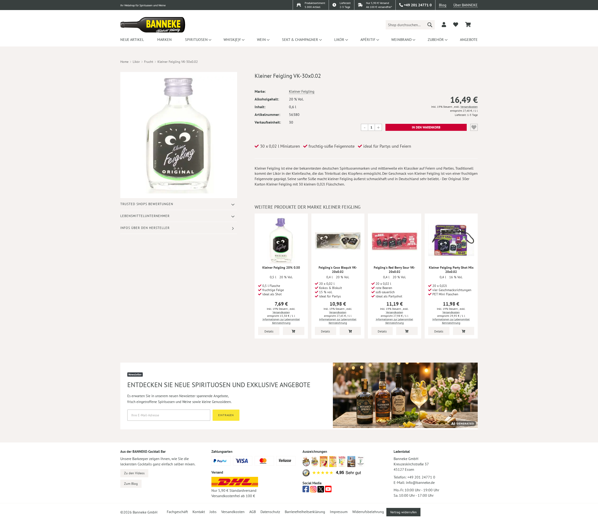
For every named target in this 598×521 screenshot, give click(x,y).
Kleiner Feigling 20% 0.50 (281, 267)
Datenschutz (270, 511)
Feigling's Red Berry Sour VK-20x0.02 (394, 269)
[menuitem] (132, 39)
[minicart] (468, 24)
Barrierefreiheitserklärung (305, 511)
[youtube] (328, 490)
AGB (252, 511)
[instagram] (313, 490)
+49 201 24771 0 (421, 477)
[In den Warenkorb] (293, 331)
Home (124, 62)
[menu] (299, 39)
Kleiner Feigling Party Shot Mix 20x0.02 (451, 269)
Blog (442, 5)
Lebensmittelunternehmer (145, 216)
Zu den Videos (134, 473)
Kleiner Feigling (301, 91)
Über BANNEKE (465, 5)
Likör (136, 62)
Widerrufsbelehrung (368, 511)
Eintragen (226, 415)
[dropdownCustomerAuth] (444, 24)
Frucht (148, 62)
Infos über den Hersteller (145, 228)
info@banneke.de (420, 482)
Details (268, 331)
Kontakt (198, 511)
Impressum (339, 511)
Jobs (213, 511)
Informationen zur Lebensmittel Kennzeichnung (281, 321)
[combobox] (410, 24)
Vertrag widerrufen (403, 512)
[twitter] (320, 490)
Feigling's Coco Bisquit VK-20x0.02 (338, 269)
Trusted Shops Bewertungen (146, 204)
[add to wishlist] (455, 24)
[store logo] (153, 24)
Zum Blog (131, 484)
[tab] (178, 204)
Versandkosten (469, 106)
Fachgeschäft (177, 511)
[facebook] (306, 490)
